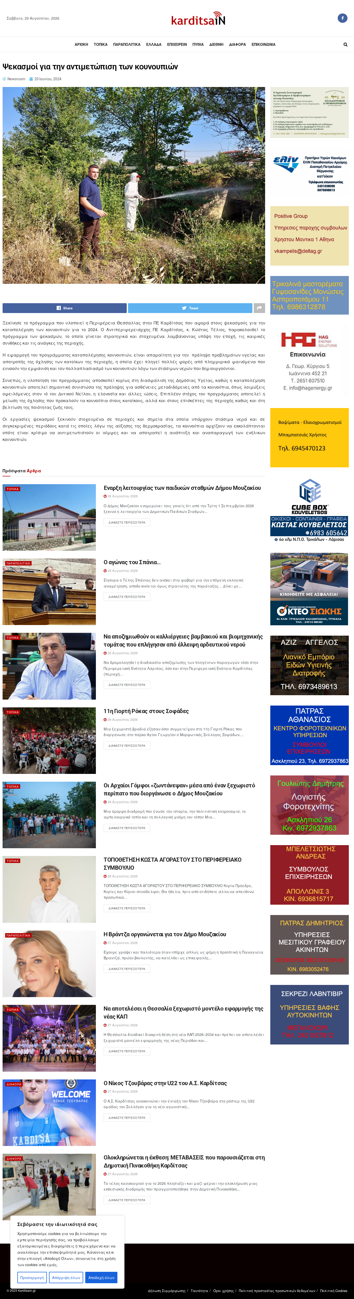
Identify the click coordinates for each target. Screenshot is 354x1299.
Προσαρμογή (32, 1277)
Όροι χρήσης (223, 1290)
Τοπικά (101, 44)
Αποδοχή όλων (101, 1277)
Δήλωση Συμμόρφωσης (167, 1290)
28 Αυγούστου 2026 (122, 496)
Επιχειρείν (177, 44)
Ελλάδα (153, 44)
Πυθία (198, 44)
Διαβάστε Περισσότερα (127, 522)
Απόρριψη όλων (66, 1277)
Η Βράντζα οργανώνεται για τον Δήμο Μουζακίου (165, 934)
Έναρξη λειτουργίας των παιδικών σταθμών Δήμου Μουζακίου (182, 488)
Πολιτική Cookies (334, 1290)
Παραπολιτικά (126, 44)
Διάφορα (237, 44)
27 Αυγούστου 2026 (122, 942)
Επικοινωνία (263, 44)
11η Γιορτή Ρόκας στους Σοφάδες (146, 711)
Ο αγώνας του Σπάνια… (132, 562)
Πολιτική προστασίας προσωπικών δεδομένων (277, 1290)
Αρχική (81, 44)
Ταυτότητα (199, 1290)
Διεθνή (216, 44)
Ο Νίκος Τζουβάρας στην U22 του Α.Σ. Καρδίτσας (165, 1083)
